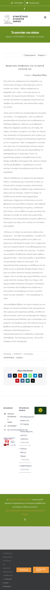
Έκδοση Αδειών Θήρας (23, 452)
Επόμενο (41, 55)
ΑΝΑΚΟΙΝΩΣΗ (25, 466)
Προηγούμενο (30, 55)
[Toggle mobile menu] (45, 17)
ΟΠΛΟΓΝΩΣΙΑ (8, 357)
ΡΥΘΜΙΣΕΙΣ (7, 586)
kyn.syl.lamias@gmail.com (11, 430)
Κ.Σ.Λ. (9, 354)
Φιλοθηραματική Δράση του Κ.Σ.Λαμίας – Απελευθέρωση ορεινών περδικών (25, 428)
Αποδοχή (24, 570)
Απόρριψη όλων (41, 570)
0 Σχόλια (19, 357)
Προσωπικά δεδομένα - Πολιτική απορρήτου (21, 511)
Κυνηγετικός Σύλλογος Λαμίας (19, 499)
